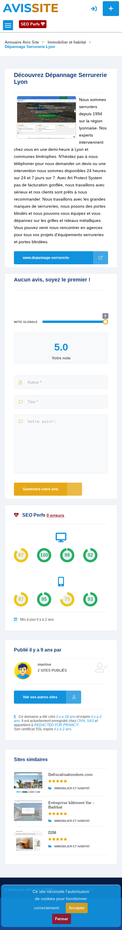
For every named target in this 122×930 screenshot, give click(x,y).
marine (44, 664)
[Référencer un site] (111, 8)
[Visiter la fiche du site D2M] (28, 840)
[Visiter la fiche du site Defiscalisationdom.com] (28, 782)
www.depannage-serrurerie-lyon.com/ (46, 260)
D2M (52, 832)
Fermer (61, 919)
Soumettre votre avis (40, 489)
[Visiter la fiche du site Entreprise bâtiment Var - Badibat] (28, 811)
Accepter (77, 908)
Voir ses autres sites (40, 697)
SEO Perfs (31, 24)
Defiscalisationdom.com (70, 774)
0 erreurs (55, 515)
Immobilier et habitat (67, 42)
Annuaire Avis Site (22, 42)
